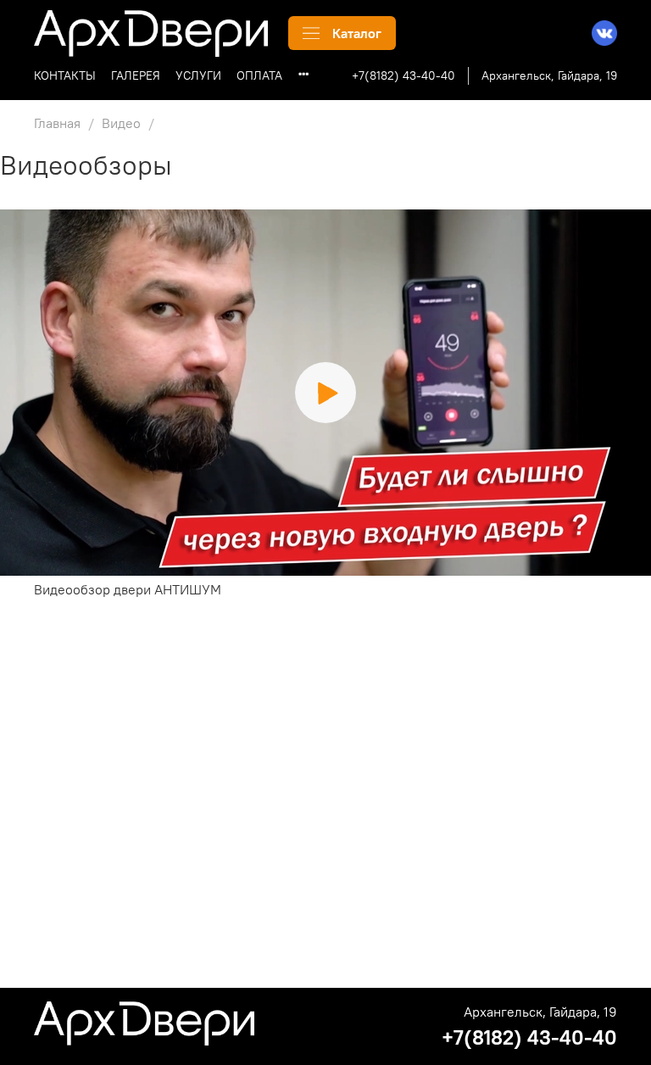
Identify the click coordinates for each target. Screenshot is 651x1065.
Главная (57, 122)
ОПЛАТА (259, 75)
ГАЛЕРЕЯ (135, 75)
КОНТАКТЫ (65, 75)
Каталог (356, 33)
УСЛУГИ (198, 75)
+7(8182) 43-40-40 (403, 75)
